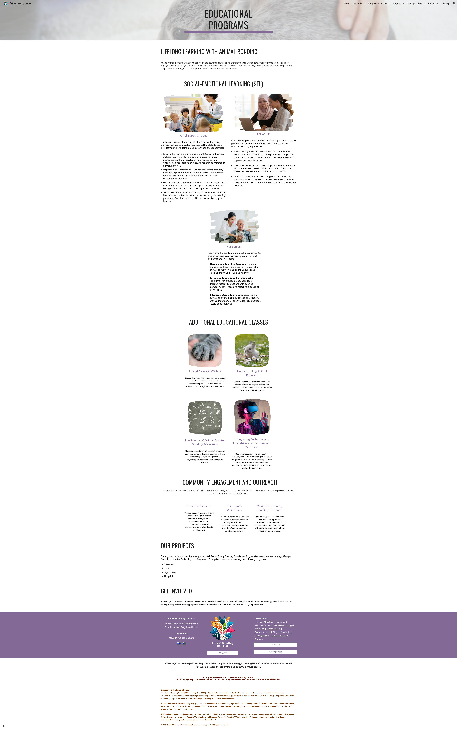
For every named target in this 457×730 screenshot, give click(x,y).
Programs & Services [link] (377, 3)
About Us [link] (357, 3)
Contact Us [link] (433, 3)
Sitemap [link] (445, 3)
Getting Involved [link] (414, 3)
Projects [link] (397, 3)
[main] (228, 20)
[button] (454, 3)
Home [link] (346, 3)
